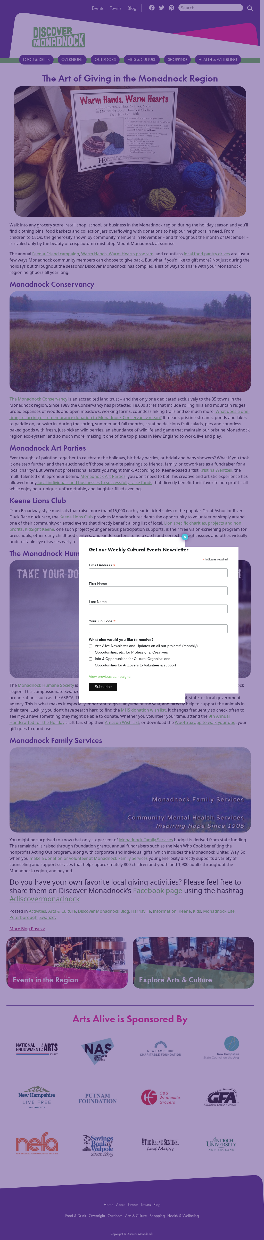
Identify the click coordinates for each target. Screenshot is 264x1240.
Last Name (98, 602)
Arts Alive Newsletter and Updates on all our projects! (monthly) (146, 646)
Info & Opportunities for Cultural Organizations (132, 659)
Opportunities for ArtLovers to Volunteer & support (135, 665)
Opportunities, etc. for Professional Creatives (131, 652)
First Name (98, 584)
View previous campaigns (109, 676)
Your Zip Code (102, 621)
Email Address (102, 565)
